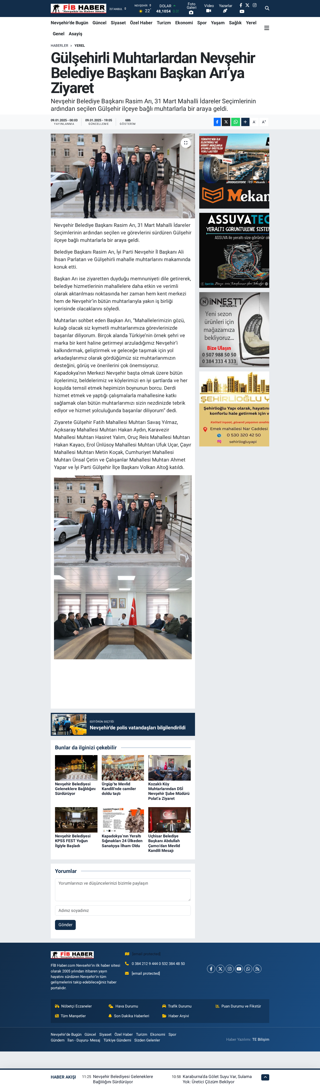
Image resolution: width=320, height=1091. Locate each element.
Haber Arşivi (178, 1016)
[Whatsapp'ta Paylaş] (235, 122)
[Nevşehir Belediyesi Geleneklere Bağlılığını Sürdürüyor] (76, 767)
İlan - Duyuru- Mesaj (84, 1040)
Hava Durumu (127, 1006)
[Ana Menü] (266, 28)
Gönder (65, 924)
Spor (202, 22)
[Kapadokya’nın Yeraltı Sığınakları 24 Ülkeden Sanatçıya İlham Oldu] (123, 819)
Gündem (57, 1040)
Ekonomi (184, 22)
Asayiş (75, 33)
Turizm (164, 22)
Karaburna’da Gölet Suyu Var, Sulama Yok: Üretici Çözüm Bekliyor (217, 1079)
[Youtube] (239, 969)
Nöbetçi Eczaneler (76, 1006)
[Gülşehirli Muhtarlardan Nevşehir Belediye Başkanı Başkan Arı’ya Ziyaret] (123, 176)
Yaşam (218, 22)
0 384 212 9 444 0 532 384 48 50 (158, 963)
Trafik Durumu (180, 1006)
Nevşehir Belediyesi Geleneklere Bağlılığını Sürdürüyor (75, 789)
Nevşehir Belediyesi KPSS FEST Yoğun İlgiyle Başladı (72, 841)
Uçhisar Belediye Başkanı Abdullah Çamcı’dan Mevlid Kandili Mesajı (164, 843)
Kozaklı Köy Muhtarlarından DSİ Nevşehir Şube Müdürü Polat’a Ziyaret (169, 791)
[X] (220, 969)
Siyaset (118, 22)
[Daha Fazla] (245, 122)
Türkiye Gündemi (117, 1040)
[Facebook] (211, 969)
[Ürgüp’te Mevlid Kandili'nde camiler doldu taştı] (123, 767)
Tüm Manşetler (73, 1016)
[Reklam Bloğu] (243, 170)
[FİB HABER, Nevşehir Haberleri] (78, 9)
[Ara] (267, 8)
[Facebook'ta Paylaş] (217, 122)
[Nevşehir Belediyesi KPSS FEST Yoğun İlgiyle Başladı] (76, 819)
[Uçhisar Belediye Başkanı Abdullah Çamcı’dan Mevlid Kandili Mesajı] (169, 819)
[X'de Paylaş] (226, 122)
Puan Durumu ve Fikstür (241, 1006)
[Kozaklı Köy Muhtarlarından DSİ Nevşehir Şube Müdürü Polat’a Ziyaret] (169, 767)
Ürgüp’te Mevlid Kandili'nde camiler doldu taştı (119, 789)
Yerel (251, 22)
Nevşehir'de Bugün (69, 22)
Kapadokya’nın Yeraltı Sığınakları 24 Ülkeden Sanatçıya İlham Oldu (122, 841)
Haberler (59, 46)
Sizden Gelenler (147, 1040)
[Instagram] (230, 969)
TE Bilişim (260, 1039)
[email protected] (146, 954)
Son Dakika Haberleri (131, 1016)
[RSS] (257, 969)
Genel (58, 33)
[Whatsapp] (248, 969)
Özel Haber (141, 22)
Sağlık (235, 22)
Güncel (99, 22)
